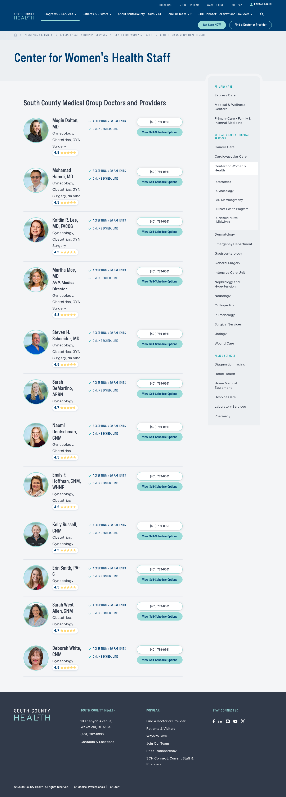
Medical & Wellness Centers (230, 107)
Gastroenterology (228, 253)
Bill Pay (237, 5)
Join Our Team (157, 743)
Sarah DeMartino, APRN (62, 389)
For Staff (114, 787)
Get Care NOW (212, 25)
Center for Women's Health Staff (183, 35)
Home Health (225, 374)
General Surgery (227, 263)
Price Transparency (161, 751)
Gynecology (225, 191)
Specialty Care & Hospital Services (83, 35)
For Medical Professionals (89, 787)
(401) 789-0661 (159, 122)
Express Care (225, 95)
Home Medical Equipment (226, 385)
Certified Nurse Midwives (227, 220)
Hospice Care (225, 397)
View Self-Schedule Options (159, 132)
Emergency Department (233, 244)
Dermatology (225, 234)
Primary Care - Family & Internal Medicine (233, 121)
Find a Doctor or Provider (250, 25)
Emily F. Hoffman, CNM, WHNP (66, 481)
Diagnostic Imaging (230, 364)
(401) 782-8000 (92, 734)
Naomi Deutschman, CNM (64, 432)
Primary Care (224, 87)
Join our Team (189, 5)
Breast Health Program (232, 209)
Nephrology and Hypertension (227, 284)
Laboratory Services (230, 406)
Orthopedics (224, 305)
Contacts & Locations (97, 742)
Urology (221, 334)
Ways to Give (156, 736)
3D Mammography (229, 200)
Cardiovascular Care (231, 156)
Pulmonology (225, 315)
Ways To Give (215, 5)
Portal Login (263, 4)
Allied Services (225, 356)
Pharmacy (222, 416)
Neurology (223, 296)
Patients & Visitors (160, 729)
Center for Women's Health (133, 35)
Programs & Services (38, 35)
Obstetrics (223, 182)
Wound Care (224, 343)
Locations (165, 5)
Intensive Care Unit (230, 273)
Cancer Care (224, 147)
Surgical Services (228, 324)
